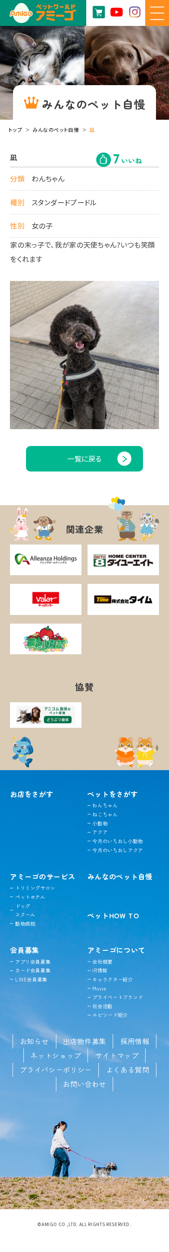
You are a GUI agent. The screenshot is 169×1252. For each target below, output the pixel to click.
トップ (16, 129)
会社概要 (102, 961)
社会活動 (102, 1006)
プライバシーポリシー (56, 1069)
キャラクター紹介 (112, 979)
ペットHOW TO (113, 915)
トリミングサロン (35, 887)
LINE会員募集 (31, 979)
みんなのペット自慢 (55, 129)
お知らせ (34, 1041)
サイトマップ (117, 1055)
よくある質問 (128, 1069)
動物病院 (25, 923)
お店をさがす (31, 794)
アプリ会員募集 (32, 961)
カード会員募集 (32, 970)
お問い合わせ (84, 1084)
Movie (99, 988)
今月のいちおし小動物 (117, 841)
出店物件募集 (84, 1041)
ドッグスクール (25, 910)
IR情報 (99, 970)
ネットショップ (55, 1055)
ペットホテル (30, 896)
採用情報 (135, 1041)
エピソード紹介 (110, 1014)
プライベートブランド (117, 997)
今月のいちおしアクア (117, 850)
